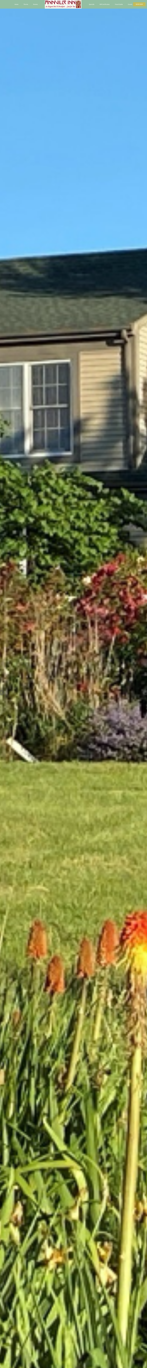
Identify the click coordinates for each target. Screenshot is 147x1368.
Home (16, 4)
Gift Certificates (105, 4)
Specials (91, 4)
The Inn (26, 4)
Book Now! (139, 4)
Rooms (35, 4)
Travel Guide (119, 4)
